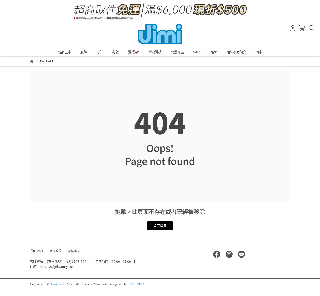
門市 (259, 52)
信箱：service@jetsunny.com (52, 266)
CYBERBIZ (136, 284)
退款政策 (55, 250)
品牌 (214, 52)
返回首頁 (160, 225)
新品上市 (64, 52)
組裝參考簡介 (236, 52)
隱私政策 (74, 250)
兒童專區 (177, 52)
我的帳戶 (36, 250)
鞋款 (115, 52)
